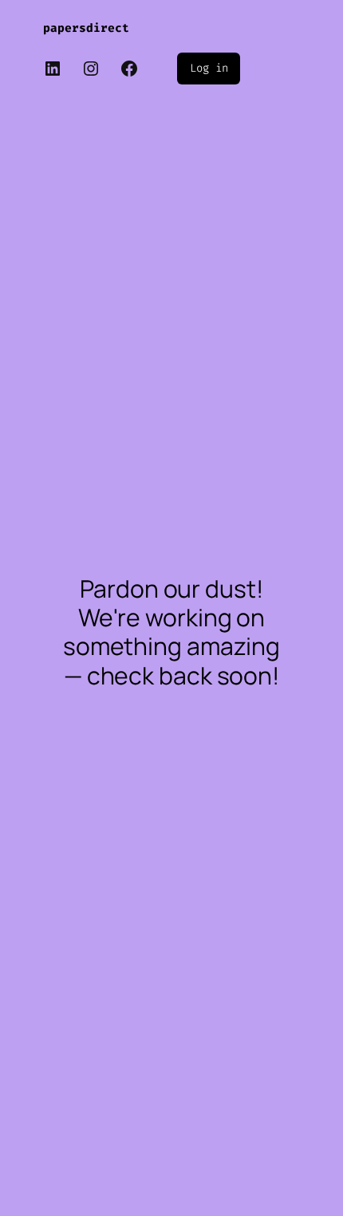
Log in (208, 68)
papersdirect (86, 28)
